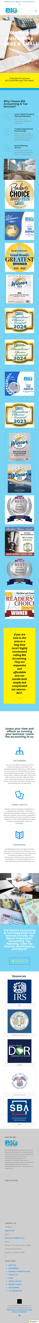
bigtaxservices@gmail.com (26, 2)
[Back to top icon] (19, 1301)
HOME (11, 1278)
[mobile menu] (36, 10)
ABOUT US (12, 1265)
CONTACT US (13, 1275)
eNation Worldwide (19, 1312)
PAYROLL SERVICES (15, 1281)
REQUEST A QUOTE (15, 1284)
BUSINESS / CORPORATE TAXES (19, 1271)
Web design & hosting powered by (19, 1310)
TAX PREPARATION (15, 1291)
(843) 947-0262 (10, 2)
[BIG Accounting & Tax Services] (19, 10)
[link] (19, 993)
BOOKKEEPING (14, 1268)
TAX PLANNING (14, 1288)
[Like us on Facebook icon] (19, 4)
